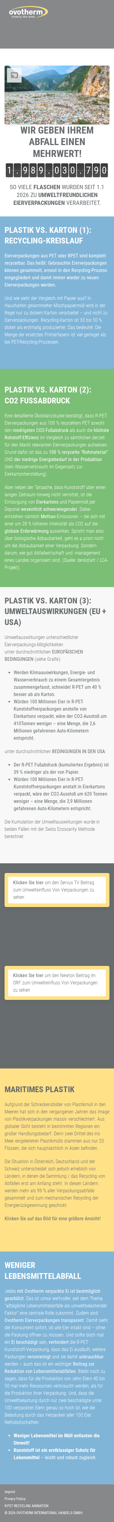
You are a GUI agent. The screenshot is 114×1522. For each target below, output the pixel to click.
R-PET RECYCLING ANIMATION (26, 1506)
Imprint (10, 1492)
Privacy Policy (15, 1499)
